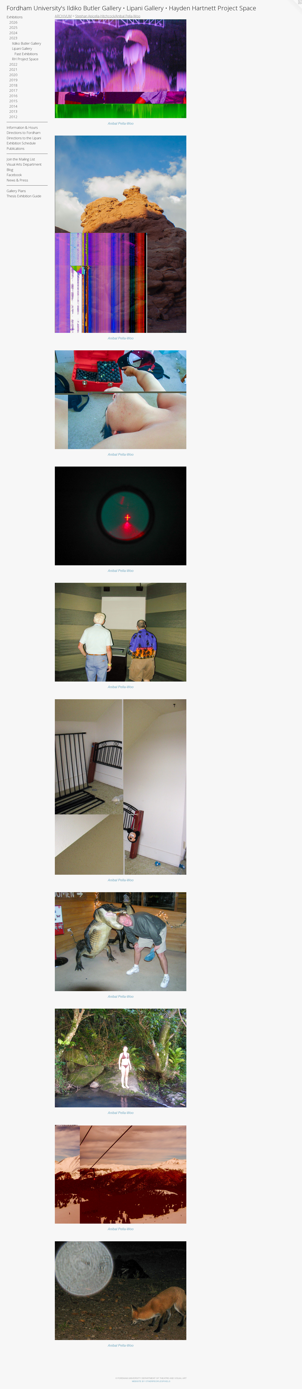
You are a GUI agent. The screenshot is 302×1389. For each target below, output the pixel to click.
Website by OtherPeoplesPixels (151, 1381)
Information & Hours (22, 127)
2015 (13, 101)
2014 (13, 106)
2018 (13, 85)
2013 (13, 111)
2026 (13, 22)
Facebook (14, 174)
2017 (13, 90)
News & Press (17, 180)
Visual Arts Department (24, 164)
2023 (13, 38)
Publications (15, 148)
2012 (13, 116)
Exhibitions (15, 17)
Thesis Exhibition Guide (24, 196)
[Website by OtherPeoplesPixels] (294, 8)
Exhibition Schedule (21, 143)
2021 (13, 69)
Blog (10, 169)
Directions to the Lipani (24, 138)
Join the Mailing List (21, 159)
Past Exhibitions (26, 53)
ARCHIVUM (63, 16)
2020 (13, 74)
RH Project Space (25, 59)
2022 (13, 64)
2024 (13, 32)
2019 (13, 80)
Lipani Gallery (22, 48)
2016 (13, 95)
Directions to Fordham (23, 132)
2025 (13, 27)
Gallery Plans (16, 190)
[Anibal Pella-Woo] (120, 68)
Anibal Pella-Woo (121, 123)
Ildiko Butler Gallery (26, 43)
